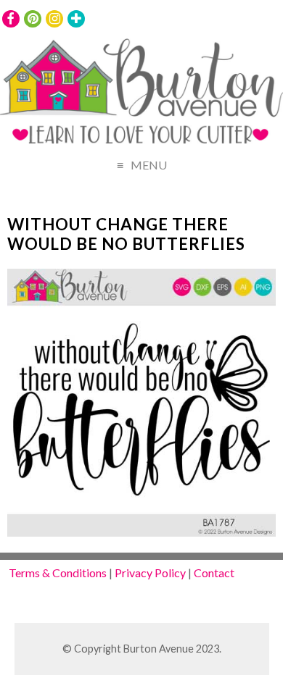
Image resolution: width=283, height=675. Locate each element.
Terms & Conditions (58, 572)
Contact (214, 572)
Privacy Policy (150, 572)
